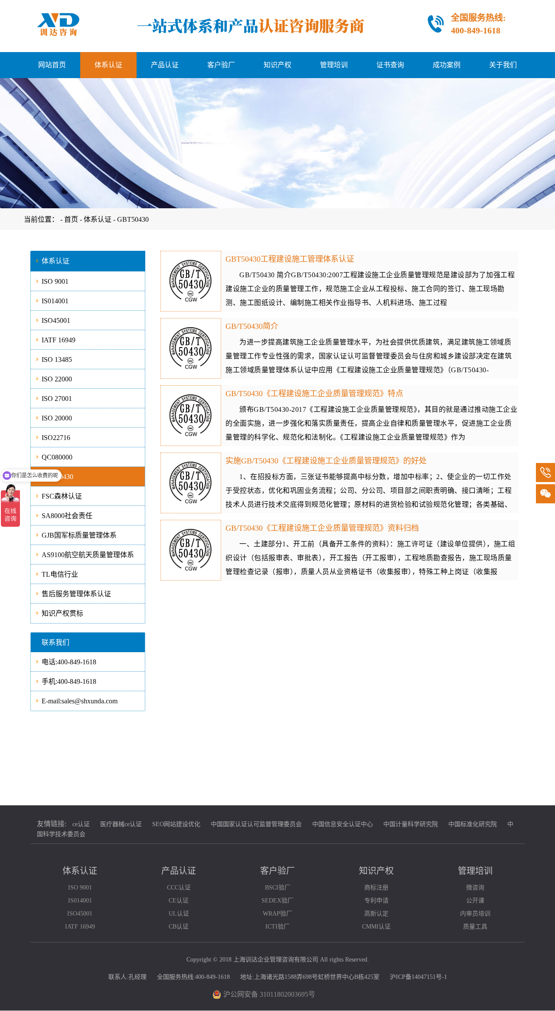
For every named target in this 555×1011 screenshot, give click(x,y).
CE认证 (179, 900)
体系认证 (108, 65)
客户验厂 (221, 65)
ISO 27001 (57, 398)
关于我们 (503, 65)
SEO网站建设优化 (176, 824)
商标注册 (376, 887)
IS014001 (55, 301)
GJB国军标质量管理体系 (79, 535)
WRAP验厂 (277, 913)
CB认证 (179, 926)
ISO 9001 (55, 281)
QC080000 (57, 457)
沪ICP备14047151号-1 (418, 977)
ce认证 (81, 824)
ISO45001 (56, 320)
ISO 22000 (57, 379)
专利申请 (376, 900)
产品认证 (165, 65)
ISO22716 (56, 437)
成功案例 (446, 65)
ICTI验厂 (277, 926)
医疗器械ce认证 (121, 824)
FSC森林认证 (62, 496)
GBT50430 (133, 219)
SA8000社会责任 (67, 515)
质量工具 (475, 926)
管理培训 (334, 65)
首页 (72, 219)
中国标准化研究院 (472, 824)
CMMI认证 (376, 926)
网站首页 (52, 65)
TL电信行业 (60, 574)
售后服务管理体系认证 (76, 593)
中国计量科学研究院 (410, 824)
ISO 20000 (57, 418)
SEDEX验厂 (277, 900)
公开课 (475, 900)
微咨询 (475, 887)
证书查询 (390, 65)
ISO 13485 (57, 359)
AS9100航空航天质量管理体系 (88, 554)
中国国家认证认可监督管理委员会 (256, 824)
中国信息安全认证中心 (342, 824)
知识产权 (277, 65)
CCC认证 (179, 887)
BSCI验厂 (278, 887)
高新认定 (376, 913)
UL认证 (179, 913)
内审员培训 (475, 913)
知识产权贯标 (62, 613)
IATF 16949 (58, 340)
